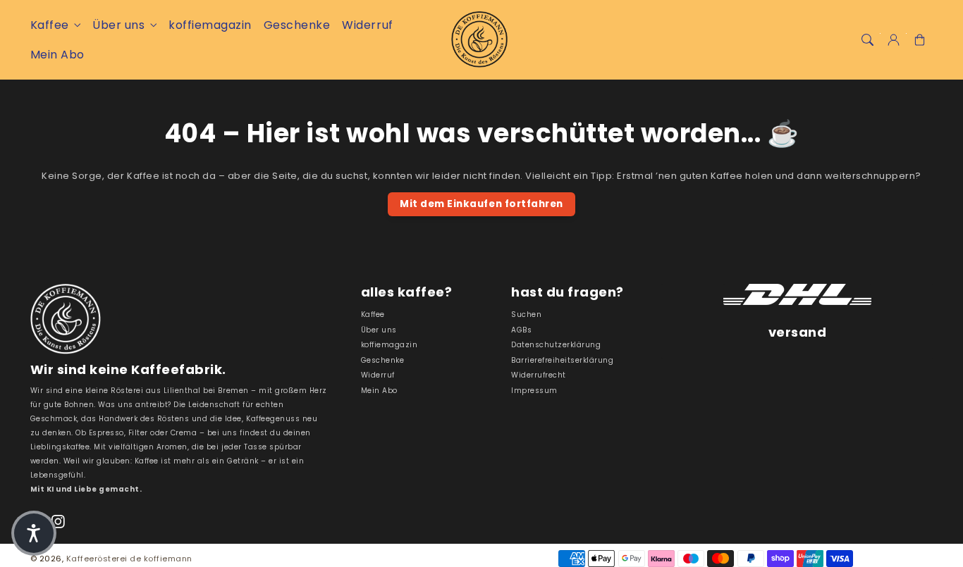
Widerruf (378, 375)
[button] (867, 40)
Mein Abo (379, 390)
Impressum (534, 390)
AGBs (521, 330)
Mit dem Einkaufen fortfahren (481, 204)
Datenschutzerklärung (556, 344)
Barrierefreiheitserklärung (562, 360)
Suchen (526, 314)
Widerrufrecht (538, 375)
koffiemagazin (389, 344)
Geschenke (383, 360)
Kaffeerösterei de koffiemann (129, 558)
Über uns (118, 25)
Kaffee (49, 25)
